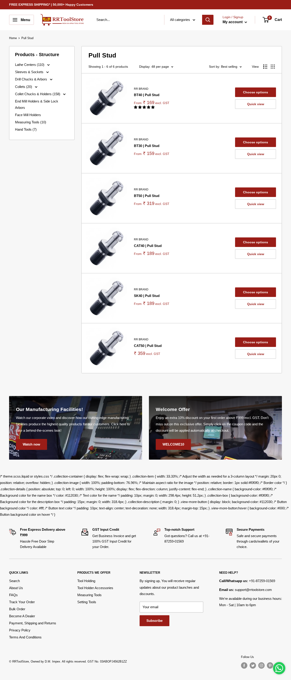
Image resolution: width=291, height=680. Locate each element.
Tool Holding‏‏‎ (86, 581)
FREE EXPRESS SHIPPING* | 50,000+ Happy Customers (51, 4)
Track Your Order (22, 602)
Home (13, 38)
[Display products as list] (265, 67)
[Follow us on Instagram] (261, 665)
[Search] (207, 20)
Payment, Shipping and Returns (32, 623)
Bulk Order (17, 609)
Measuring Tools (89, 595)
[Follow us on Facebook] (244, 665)
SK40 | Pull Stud (147, 296)
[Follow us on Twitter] (253, 665)
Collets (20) (24, 87)
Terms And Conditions (25, 637)
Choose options (255, 92)
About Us (16, 588)
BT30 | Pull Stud (146, 146)
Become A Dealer (22, 616)
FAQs (13, 595)
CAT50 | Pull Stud (148, 346)
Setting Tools (86, 602)
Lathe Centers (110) (30, 65)
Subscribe (154, 621)
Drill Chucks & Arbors (31, 79)
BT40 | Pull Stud (146, 95)
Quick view (255, 104)
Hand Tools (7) (26, 129)
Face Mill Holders (28, 115)
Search (14, 581)
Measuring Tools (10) (30, 122)
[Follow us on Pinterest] (270, 665)
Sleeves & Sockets (29, 72)
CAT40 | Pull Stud (148, 246)
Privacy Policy (19, 630)
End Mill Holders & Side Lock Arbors (36, 104)
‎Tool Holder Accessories (95, 588)
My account (233, 22)
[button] (145, 107)
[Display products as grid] (273, 67)
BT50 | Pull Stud (146, 196)
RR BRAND (141, 88)
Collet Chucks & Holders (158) (38, 94)
